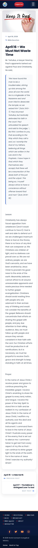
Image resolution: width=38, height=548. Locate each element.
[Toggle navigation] (33, 4)
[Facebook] (9, 531)
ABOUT (20, 521)
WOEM (7, 515)
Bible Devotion (13, 40)
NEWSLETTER (9, 524)
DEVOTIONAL (18, 515)
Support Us (19, 4)
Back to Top (14, 545)
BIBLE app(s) (9, 521)
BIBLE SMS (30, 515)
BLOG (7, 518)
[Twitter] (15, 531)
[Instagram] (28, 531)
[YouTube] (22, 531)
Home (5, 545)
